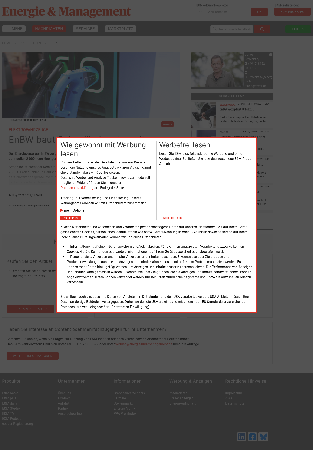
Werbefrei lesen (172, 217)
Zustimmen (70, 217)
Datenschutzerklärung (76, 188)
